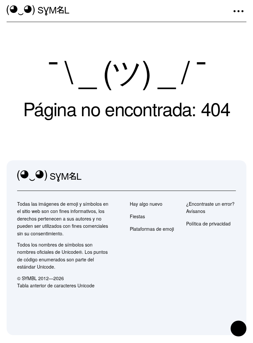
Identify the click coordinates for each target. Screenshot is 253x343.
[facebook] (230, 176)
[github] (216, 176)
